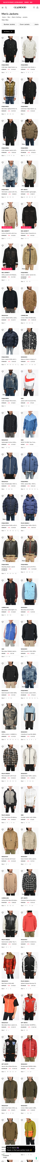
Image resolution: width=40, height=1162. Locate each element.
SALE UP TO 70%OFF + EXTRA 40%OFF (13, 2)
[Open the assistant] (6, 1156)
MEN (31, 2)
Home (4, 17)
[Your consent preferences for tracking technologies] (36, 1158)
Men (9, 17)
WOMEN (26, 2)
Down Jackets (24, 24)
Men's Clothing (16, 17)
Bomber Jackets (9, 24)
